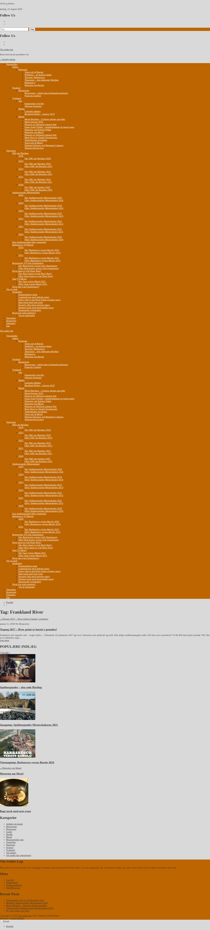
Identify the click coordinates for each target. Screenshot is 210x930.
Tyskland (16, 98)
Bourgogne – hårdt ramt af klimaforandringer (46, 93)
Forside (9, 602)
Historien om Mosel (34, 132)
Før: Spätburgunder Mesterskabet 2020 (43, 237)
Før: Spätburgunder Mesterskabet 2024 (43, 205)
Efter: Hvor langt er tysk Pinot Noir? (35, 276)
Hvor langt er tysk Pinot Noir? (26, 271)
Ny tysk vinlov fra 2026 (17, 911)
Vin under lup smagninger (18, 855)
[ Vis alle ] (5, 652)
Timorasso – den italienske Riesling (42, 80)
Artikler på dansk (14, 824)
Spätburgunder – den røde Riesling (21, 687)
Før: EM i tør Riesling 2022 (38, 171)
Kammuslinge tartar (27, 294)
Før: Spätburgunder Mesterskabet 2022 (43, 221)
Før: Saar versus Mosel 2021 (32, 281)
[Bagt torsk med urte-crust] (14, 805)
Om (8, 326)
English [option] (9, 926)
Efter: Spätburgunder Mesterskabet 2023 (44, 216)
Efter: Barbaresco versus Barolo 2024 (43, 252)
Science (10, 847)
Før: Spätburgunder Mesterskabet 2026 (43, 198)
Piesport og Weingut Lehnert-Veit (40, 124)
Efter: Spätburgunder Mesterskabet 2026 (44, 200)
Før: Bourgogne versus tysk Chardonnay (37, 266)
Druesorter (11, 320)
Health (9, 834)
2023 (20, 161)
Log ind (10, 880)
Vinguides (11, 318)
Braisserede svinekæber (29, 310)
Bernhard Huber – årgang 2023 (40, 114)
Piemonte (22, 69)
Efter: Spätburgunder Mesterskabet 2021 (44, 232)
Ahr (20, 101)
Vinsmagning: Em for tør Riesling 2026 (25, 900)
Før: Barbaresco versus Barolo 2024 (42, 250)
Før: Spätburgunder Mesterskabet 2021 (43, 229)
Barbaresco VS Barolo (23, 245)
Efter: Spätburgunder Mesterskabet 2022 (44, 224)
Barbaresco (30, 82)
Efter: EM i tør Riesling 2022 (38, 174)
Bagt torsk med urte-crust (30, 302)
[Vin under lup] (7, 59)
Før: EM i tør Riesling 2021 (38, 179)
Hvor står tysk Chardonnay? (25, 286)
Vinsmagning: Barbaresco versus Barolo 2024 (27, 762)
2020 (20, 184)
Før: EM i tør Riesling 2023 (38, 164)
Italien (15, 67)
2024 (20, 203)
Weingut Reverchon (34, 148)
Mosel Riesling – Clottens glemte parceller (45, 119)
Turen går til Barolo (34, 72)
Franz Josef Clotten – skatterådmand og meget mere (49, 127)
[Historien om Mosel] (10, 768)
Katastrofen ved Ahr (34, 103)
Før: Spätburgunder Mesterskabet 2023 (43, 213)
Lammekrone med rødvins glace (34, 297)
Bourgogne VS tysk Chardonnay (28, 263)
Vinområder (12, 64)
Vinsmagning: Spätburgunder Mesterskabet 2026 (29, 908)
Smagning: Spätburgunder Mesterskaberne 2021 (29, 724)
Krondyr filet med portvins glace (34, 305)
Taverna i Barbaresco (35, 77)
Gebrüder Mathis (33, 111)
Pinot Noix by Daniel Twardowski (41, 137)
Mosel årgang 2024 (34, 122)
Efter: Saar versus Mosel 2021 (32, 284)
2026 (20, 156)
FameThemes (18, 918)
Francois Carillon (33, 95)
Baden (21, 109)
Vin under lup (6, 49)
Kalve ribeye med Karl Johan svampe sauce (39, 300)
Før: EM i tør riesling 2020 (37, 187)
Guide (9, 832)
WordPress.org (13, 888)
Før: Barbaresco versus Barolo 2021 (42, 258)
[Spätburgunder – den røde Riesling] (17, 681)
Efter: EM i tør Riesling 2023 (38, 166)
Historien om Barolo (34, 85)
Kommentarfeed (14, 885)
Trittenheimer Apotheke (36, 140)
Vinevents (11, 150)
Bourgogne (23, 90)
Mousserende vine (15, 839)
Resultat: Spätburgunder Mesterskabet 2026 (27, 903)
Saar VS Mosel (19, 279)
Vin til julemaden (26, 315)
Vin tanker (11, 853)
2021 (20, 177)
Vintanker (11, 323)
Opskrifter (17, 292)
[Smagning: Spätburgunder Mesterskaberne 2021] (17, 719)
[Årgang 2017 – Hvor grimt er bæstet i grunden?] (24, 619)
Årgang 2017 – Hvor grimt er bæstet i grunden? (28, 629)
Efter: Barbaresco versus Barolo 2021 (43, 260)
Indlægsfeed (12, 882)
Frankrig (16, 88)
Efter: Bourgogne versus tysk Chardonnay (38, 268)
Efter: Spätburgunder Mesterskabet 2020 (44, 239)
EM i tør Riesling (20, 153)
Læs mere (4, 640)
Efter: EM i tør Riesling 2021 (38, 182)
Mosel (21, 116)
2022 (20, 169)
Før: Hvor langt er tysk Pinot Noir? (35, 273)
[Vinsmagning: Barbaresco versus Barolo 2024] (17, 757)
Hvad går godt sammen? (24, 313)
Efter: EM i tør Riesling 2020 (38, 190)
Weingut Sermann (33, 106)
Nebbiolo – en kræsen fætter (38, 75)
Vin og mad (11, 289)
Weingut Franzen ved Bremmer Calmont (44, 145)
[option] (108, 926)
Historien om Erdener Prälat (38, 130)
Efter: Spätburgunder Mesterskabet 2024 (44, 208)
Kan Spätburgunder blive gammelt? (29, 242)
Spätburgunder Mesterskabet (26, 192)
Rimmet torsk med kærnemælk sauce (36, 307)
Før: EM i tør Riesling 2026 (38, 158)
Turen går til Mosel (34, 143)
